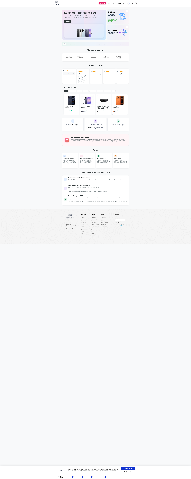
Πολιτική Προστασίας (95, 226)
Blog (82, 220)
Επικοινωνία (93, 220)
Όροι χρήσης (93, 222)
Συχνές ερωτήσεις (94, 219)
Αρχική (109, 3)
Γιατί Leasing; (93, 217)
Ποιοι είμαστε (83, 219)
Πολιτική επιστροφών (105, 226)
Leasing (114, 3)
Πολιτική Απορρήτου (95, 224)
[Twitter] (66, 241)
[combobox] (136, 3)
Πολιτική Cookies (94, 227)
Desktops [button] (100, 90)
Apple (82, 227)
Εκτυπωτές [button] (107, 90)
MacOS (92, 233)
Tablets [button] (79, 90)
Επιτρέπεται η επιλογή (128, 471)
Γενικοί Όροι (103, 217)
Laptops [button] (85, 90)
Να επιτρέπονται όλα (128, 468)
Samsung (83, 229)
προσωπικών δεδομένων (119, 225)
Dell (82, 233)
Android (92, 229)
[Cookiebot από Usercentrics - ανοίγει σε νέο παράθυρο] (61, 477)
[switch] (82, 477)
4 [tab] (86, 38)
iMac (82, 235)
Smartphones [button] (72, 90)
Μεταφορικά (103, 224)
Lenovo (82, 231)
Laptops (82, 226)
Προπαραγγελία (69, 21)
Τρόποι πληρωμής (104, 222)
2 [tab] (83, 38)
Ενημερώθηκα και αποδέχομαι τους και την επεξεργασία (120, 224)
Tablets (82, 224)
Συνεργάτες (124, 3)
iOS (92, 231)
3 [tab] (84, 38)
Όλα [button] (66, 90)
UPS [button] (113, 90)
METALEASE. (91, 241)
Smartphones (83, 222)
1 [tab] (81, 38)
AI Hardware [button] (93, 90)
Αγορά (119, 3)
